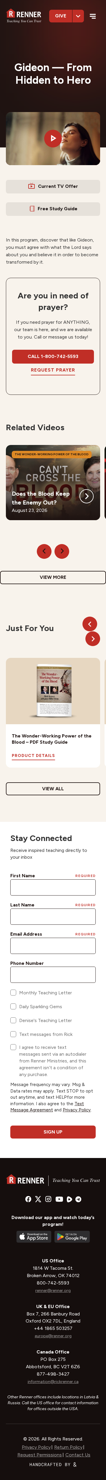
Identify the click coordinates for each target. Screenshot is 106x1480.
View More (53, 577)
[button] (53, 138)
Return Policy (68, 1447)
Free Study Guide (57, 208)
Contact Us (77, 1455)
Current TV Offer (58, 186)
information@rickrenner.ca (53, 1381)
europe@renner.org (53, 1335)
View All (53, 788)
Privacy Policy (36, 1447)
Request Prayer (53, 370)
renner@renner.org (53, 1290)
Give (60, 16)
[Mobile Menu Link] (93, 17)
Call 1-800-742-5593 (53, 356)
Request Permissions (39, 1455)
